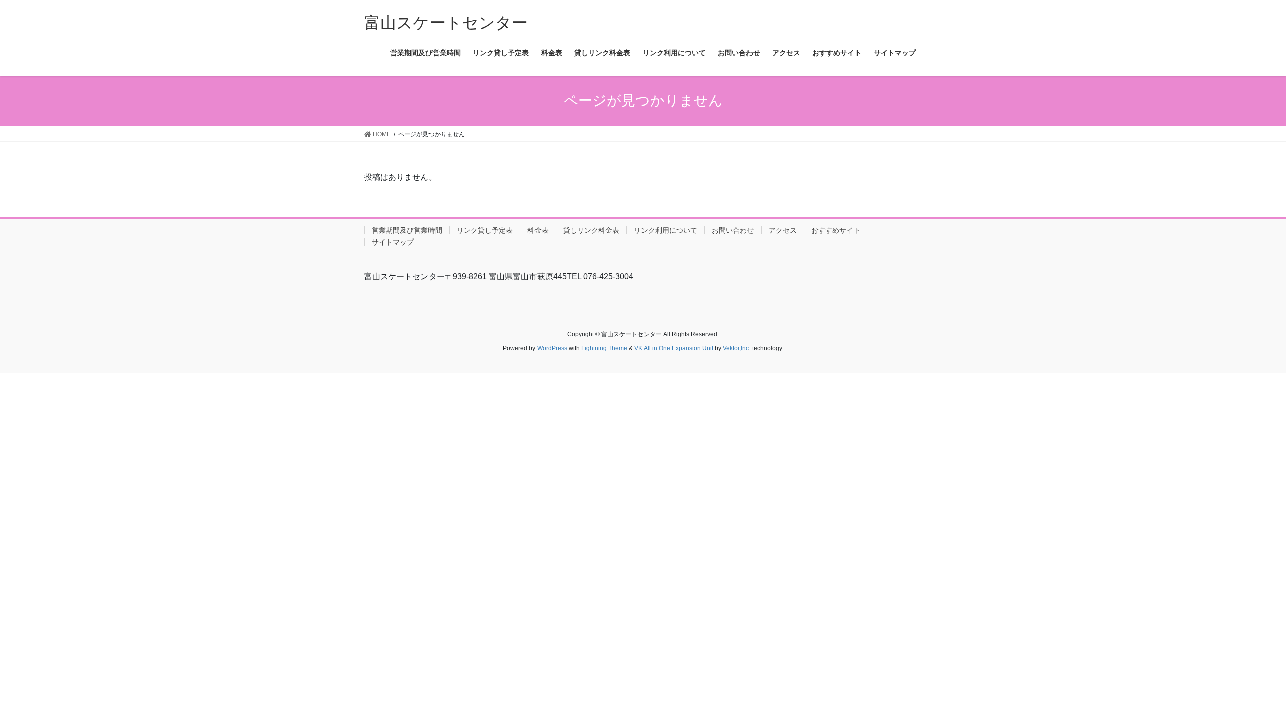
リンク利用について (665, 230)
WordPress (552, 348)
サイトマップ (393, 242)
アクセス (783, 230)
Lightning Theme (604, 348)
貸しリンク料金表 (591, 230)
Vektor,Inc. (737, 348)
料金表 (538, 230)
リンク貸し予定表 (485, 230)
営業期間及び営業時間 (407, 230)
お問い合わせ (733, 230)
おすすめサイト (836, 230)
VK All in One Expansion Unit (673, 348)
